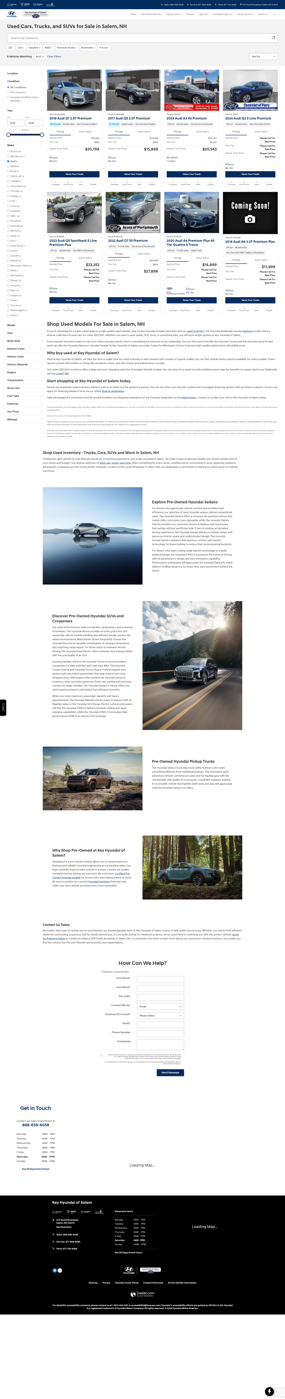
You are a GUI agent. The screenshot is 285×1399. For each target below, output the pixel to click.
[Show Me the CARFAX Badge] (55, 159)
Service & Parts (245, 14)
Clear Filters (54, 56)
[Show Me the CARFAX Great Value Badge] (113, 281)
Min (8, 117)
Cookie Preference (153, 1282)
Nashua (247, 331)
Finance (190, 14)
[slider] (8, 135)
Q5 (10, 47)
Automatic (88, 47)
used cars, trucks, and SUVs (115, 463)
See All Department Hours (35, 1169)
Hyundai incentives (99, 881)
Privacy (106, 1282)
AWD (48, 47)
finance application (113, 391)
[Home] (13, 14)
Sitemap (93, 1282)
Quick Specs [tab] (85, 131)
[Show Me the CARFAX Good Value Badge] (230, 166)
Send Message (170, 1072)
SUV (21, 47)
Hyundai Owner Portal (126, 1282)
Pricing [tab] (60, 131)
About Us (263, 14)
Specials (203, 14)
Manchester (189, 397)
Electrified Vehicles (151, 14)
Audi (38, 56)
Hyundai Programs (222, 14)
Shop (133, 14)
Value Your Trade (74, 174)
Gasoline (34, 47)
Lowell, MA (62, 373)
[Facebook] (55, 1270)
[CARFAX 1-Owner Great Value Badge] (172, 159)
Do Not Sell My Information (182, 1282)
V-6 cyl (104, 47)
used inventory (195, 331)
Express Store (173, 14)
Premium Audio (67, 47)
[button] (74, 124)
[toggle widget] (269, 1391)
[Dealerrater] (60, 1270)
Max (27, 117)
